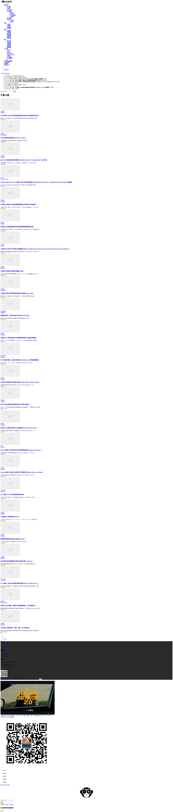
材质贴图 (9, 35)
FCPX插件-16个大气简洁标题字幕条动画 (12, 494)
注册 (7, 804)
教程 (5, 39)
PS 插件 (8, 8)
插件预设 (6, 5)
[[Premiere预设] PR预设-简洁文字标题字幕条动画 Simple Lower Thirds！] (10, 444)
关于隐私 (5, 647)
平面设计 (9, 44)
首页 (3, 73)
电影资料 (9, 37)
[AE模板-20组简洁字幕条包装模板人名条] (10, 265)
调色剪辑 (9, 41)
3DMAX (9, 49)
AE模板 (8, 24)
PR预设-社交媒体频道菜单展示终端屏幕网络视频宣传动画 (17, 226)
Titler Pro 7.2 (3, 179)
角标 (4, 334)
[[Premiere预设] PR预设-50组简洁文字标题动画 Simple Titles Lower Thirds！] (10, 466)
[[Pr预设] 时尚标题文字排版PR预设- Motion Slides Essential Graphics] (10, 376)
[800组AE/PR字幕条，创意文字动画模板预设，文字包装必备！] (10, 599)
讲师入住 (5, 654)
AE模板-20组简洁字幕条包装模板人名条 (12, 271)
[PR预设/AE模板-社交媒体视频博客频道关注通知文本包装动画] (10, 198)
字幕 (2, 112)
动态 (2, 624)
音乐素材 (9, 33)
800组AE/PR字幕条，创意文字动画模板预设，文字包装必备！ (18, 605)
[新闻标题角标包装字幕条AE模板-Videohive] (10, 533)
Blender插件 (9, 10)
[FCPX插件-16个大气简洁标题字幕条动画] (10, 488)
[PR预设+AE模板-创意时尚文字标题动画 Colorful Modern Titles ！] (10, 422)
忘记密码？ (11, 804)
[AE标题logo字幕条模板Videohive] (10, 511)
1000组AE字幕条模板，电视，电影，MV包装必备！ (15, 627)
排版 (4, 379)
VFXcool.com (10, 679)
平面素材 (9, 32)
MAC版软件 (9, 58)
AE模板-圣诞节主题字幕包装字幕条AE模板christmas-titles (17, 293)
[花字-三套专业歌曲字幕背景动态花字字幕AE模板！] (10, 398)
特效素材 (9, 34)
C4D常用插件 (13, 15)
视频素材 (9, 30)
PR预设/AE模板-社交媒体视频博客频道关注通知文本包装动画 (18, 204)
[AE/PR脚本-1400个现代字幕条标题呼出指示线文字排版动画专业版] (10, 110)
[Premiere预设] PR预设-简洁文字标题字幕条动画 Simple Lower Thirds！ (21, 450)
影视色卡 (6, 64)
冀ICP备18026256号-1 (34, 679)
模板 (5, 23)
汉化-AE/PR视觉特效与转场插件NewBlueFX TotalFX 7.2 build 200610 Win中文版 (24, 160)
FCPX (2, 580)
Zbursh (8, 52)
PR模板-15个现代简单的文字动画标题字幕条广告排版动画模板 (18, 337)
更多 (2, 445)
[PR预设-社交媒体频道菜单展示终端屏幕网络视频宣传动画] (10, 221)
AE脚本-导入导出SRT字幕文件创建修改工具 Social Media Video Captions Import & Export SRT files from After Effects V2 (35, 249)
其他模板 (9, 28)
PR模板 (8, 25)
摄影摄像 (9, 46)
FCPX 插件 (9, 17)
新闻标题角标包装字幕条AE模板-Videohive (13, 539)
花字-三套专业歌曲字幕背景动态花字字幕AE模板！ (15, 404)
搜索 (15, 91)
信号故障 (3, 134)
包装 (2, 268)
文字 (4, 447)
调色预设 (9, 19)
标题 (4, 157)
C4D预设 (12, 16)
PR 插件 (9, 7)
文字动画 (5, 602)
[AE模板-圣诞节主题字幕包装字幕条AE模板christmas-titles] (10, 287)
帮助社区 (8, 61)
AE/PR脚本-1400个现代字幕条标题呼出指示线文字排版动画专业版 (19, 115)
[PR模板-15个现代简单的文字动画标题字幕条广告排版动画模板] (10, 332)
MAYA (8, 51)
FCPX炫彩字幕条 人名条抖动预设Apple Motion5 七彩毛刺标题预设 (20, 360)
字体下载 (9, 38)
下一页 (4, 639)
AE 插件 (9, 6)
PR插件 (2, 222)
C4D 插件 (9, 11)
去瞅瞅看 (12, 717)
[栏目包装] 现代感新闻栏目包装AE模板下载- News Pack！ (17, 561)
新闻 (4, 558)
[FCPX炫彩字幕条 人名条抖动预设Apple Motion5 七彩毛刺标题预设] (10, 354)
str (1, 245)
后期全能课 (6, 73)
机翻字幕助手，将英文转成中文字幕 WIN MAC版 (15, 315)
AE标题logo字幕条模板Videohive (10, 516)
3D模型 (8, 55)
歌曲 (4, 401)
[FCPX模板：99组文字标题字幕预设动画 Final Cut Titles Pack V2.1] (10, 577)
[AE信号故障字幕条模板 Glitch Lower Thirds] (10, 132)
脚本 (4, 112)
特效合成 (9, 42)
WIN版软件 (9, 57)
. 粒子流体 (12, 14)
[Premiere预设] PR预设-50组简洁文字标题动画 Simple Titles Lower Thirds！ (22, 472)
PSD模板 (9, 26)
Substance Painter (11, 54)
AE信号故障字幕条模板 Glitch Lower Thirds (13, 137)
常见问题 (5, 646)
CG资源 (6, 48)
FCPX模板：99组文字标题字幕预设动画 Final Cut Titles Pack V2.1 (19, 583)
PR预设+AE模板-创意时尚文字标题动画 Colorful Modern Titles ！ (19, 428)
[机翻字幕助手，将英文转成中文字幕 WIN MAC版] (10, 309)
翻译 (4, 312)
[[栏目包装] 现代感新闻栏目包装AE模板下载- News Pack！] (10, 555)
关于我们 (5, 644)
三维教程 (9, 43)
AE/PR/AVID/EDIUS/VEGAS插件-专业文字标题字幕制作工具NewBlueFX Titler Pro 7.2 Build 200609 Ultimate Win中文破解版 (36, 182)
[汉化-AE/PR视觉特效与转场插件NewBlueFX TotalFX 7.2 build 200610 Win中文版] (10, 154)
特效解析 (9, 47)
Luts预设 (12, 20)
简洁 (4, 491)
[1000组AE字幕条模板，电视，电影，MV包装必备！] (10, 622)
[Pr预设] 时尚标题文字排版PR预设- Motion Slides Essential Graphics (20, 382)
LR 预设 (11, 21)
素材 (5, 29)
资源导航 (6, 63)
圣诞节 (2, 290)
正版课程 (5, 656)
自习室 (6, 62)
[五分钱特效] (7, 2)
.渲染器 (11, 12)
